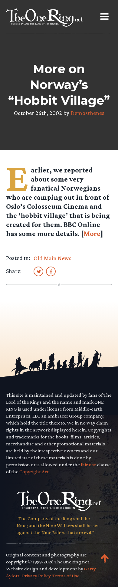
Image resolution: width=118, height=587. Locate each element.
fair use (88, 464)
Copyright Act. (34, 471)
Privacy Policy (36, 576)
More (92, 233)
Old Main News (52, 258)
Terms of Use (66, 576)
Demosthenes (87, 113)
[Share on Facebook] (51, 271)
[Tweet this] (38, 271)
